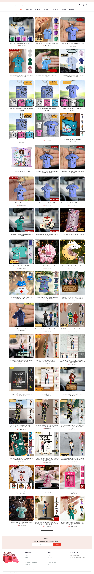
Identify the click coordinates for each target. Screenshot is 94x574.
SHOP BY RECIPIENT (51, 559)
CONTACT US (27, 559)
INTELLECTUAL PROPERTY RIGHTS (31, 562)
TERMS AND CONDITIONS (30, 569)
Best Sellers (50, 557)
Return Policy (27, 564)
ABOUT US (27, 557)
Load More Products (47, 531)
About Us (49, 564)
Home (49, 555)
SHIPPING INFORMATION (30, 566)
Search (26, 555)
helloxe (7, 572)
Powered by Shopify (14, 572)
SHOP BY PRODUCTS (52, 562)
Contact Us (50, 566)
